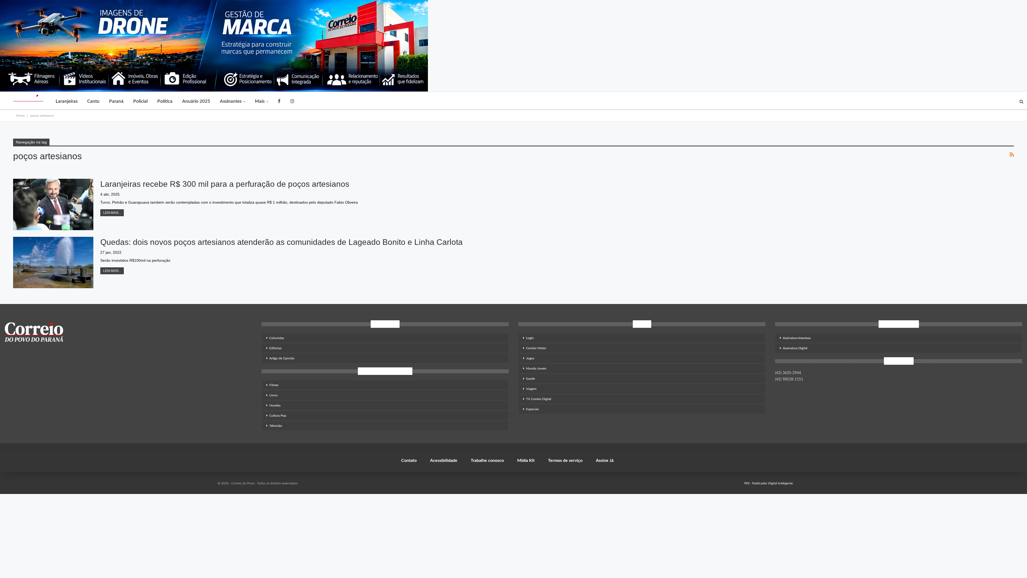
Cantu (93, 101)
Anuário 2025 (196, 101)
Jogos (530, 358)
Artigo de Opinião (281, 358)
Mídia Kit (526, 460)
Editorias (275, 348)
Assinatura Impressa (797, 338)
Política (165, 101)
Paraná (116, 101)
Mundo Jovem (536, 368)
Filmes (273, 385)
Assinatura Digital (795, 348)
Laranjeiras (67, 101)
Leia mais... (112, 213)
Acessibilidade (443, 460)
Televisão (275, 425)
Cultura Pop (277, 415)
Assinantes (231, 101)
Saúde (530, 378)
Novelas (275, 405)
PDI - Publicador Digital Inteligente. (769, 483)
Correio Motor (536, 348)
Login (530, 338)
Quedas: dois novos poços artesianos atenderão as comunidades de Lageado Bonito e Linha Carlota (281, 242)
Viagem (531, 388)
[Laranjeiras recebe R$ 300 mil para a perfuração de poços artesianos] (53, 204)
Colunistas (276, 338)
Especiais (532, 409)
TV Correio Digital (538, 399)
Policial (140, 101)
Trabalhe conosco (487, 460)
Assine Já (605, 460)
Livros (273, 395)
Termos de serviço (565, 460)
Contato (409, 460)
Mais (260, 101)
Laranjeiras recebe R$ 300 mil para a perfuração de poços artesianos (225, 184)
